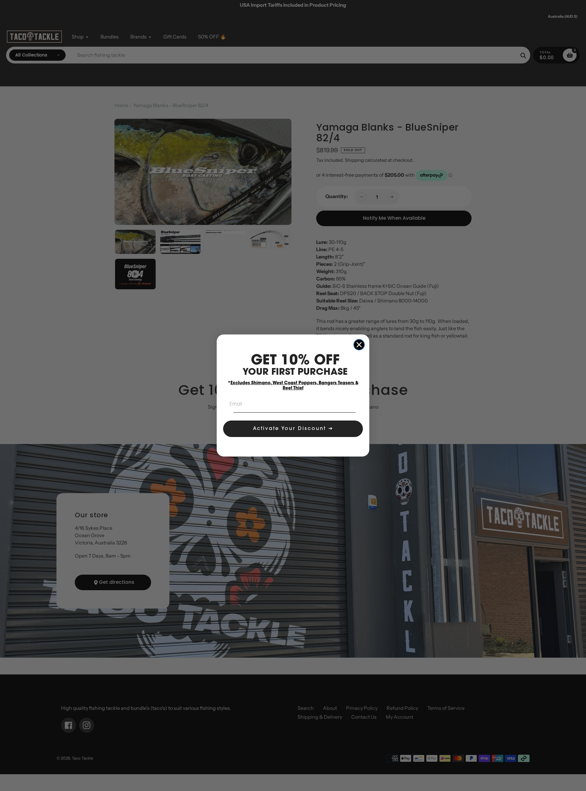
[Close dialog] (359, 344)
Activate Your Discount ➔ (293, 428)
